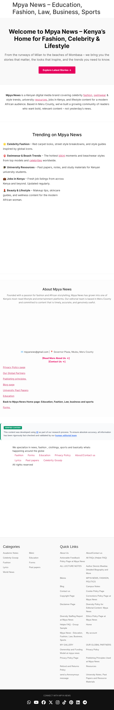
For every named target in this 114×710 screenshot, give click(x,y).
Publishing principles (15, 378)
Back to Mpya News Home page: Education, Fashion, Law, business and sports (48, 401)
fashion (87, 95)
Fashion (19, 455)
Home (89, 624)
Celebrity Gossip (52, 460)
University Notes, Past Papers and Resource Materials (96, 678)
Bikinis (63, 578)
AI (37, 432)
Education (8, 395)
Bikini (31, 553)
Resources (91, 666)
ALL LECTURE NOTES (70, 566)
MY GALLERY (66, 645)
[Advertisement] (88, 196)
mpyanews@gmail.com (36, 351)
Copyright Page (67, 596)
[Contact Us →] (57, 361)
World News (8, 572)
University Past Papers (15, 390)
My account (91, 633)
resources (41, 99)
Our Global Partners (14, 373)
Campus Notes (93, 586)
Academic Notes (10, 553)
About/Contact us (85, 455)
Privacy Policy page (14, 367)
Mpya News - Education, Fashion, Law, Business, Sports (71, 636)
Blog (62, 586)
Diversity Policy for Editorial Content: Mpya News (97, 608)
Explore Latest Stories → (57, 70)
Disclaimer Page (67, 604)
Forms (7, 407)
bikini (62, 155)
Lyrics (18, 460)
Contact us (65, 591)
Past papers (32, 460)
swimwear (100, 95)
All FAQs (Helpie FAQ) (96, 558)
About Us (64, 553)
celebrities (35, 160)
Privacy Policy (63, 455)
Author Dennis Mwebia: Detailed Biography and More (97, 569)
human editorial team (66, 435)
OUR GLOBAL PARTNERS (98, 645)
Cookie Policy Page (95, 591)
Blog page (8, 384)
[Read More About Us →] (56, 358)
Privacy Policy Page (69, 658)
